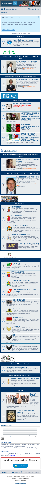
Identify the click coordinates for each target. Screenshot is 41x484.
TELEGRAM (22, 466)
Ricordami (32, 435)
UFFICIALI (16, 309)
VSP (13, 335)
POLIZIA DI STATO (17, 216)
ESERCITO (16, 263)
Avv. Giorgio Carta (28, 68)
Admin (25, 184)
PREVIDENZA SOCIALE (20, 100)
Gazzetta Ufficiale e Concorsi (16, 367)
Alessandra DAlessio (29, 168)
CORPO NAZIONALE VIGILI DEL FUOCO (25, 379)
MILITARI (20, 260)
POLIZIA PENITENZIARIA (21, 234)
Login (3, 425)
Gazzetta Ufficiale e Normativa (20, 364)
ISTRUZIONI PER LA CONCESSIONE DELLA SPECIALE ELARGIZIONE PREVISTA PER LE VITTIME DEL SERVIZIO (30, 137)
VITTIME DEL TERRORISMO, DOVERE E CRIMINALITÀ (30, 126)
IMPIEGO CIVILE (33, 394)
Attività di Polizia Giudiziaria (28, 243)
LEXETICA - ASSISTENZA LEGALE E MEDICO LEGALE (20, 174)
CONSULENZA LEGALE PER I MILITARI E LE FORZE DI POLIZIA (20, 57)
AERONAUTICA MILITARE (21, 281)
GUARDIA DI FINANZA (20, 226)
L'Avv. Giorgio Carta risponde (26, 61)
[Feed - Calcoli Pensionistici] (39, 108)
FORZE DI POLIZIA (20, 204)
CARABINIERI (16, 207)
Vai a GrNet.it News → (8, 29)
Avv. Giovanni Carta (29, 86)
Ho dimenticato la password (8, 435)
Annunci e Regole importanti (23, 40)
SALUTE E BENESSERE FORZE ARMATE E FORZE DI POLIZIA (20, 155)
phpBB (14, 476)
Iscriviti (9, 425)
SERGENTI (16, 326)
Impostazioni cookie (20, 483)
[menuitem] (7, 9)
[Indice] (20, 3)
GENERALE (20, 37)
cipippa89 (12, 455)
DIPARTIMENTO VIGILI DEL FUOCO (20, 375)
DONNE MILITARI (19, 300)
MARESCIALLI (18, 317)
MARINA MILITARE (17, 272)
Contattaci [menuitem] (17, 472)
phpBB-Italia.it (25, 478)
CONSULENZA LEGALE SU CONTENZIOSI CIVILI (20, 76)
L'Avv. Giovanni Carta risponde (27, 79)
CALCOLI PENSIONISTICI (22, 104)
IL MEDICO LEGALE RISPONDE (27, 177)
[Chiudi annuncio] (39, 17)
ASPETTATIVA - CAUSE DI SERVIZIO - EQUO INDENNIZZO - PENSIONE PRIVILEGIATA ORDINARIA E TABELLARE (30, 116)
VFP (13, 345)
